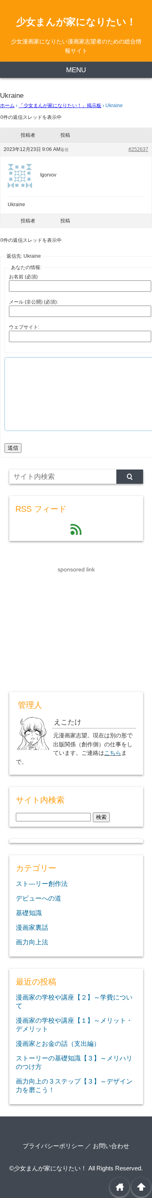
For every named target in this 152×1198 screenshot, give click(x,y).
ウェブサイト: (24, 327)
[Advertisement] (70, 625)
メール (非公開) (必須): (33, 302)
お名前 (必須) (23, 277)
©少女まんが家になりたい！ (48, 1168)
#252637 (138, 149)
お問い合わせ (111, 1145)
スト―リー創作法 (42, 883)
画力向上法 (32, 942)
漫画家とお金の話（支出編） (58, 1043)
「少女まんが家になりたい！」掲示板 (60, 105)
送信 (13, 448)
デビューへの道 (38, 898)
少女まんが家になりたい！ (76, 21)
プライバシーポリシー (53, 1145)
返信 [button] (64, 149)
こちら (112, 753)
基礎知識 (29, 912)
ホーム (7, 105)
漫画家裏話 (32, 927)
